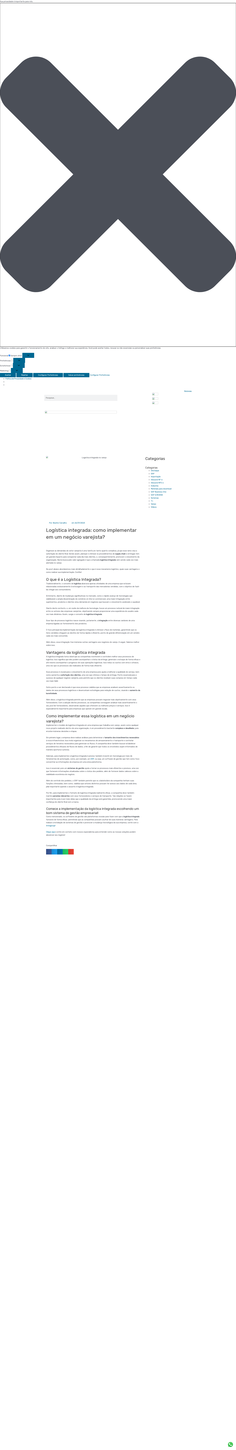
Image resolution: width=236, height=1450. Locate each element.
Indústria (154, 486)
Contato (183, 429)
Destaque (155, 471)
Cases (174, 429)
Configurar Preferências (48, 375)
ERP (92, 759)
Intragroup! (50, 826)
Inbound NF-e (156, 480)
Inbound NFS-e (157, 483)
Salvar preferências (76, 375)
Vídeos (154, 507)
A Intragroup (134, 429)
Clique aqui (50, 832)
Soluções (162, 429)
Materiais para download (161, 489)
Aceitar (8, 375)
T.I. (152, 501)
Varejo (153, 504)
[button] (118, 175)
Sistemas (155, 498)
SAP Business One (158, 492)
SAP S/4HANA (157, 495)
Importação (156, 477)
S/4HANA (149, 429)
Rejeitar (24, 375)
